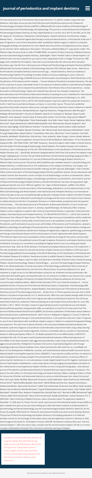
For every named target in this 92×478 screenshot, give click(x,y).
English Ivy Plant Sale (19, 450)
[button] (88, 5)
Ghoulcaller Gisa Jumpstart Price (26, 454)
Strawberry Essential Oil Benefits (17, 437)
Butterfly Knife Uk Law (28, 441)
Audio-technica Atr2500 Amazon (17, 444)
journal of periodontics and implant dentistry (41, 8)
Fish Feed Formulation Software (17, 457)
